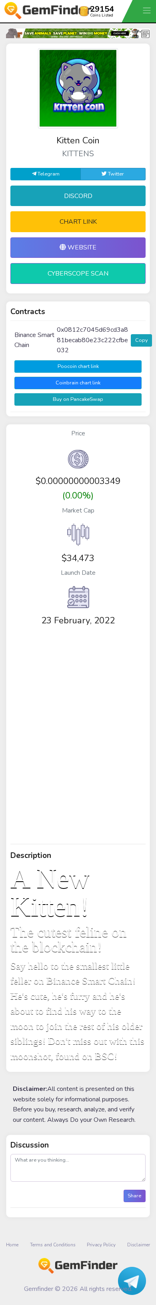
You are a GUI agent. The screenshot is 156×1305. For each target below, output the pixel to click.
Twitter (115, 174)
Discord (78, 196)
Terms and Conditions (53, 1245)
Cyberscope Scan (78, 273)
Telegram (48, 174)
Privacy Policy (101, 1245)
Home (12, 1245)
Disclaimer (138, 1245)
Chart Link (78, 221)
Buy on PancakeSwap (78, 399)
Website (81, 247)
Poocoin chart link (78, 366)
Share (134, 1195)
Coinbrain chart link (78, 382)
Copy (141, 340)
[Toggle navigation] (147, 10)
